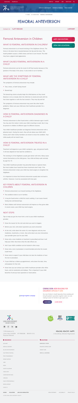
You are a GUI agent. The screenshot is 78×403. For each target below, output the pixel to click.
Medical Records (7, 346)
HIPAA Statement (52, 392)
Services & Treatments (45, 8)
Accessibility (62, 392)
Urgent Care (43, 349)
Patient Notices (7, 359)
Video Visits (6, 371)
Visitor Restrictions (8, 374)
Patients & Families (58, 8)
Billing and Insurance (8, 349)
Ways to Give (68, 1)
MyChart (57, 1)
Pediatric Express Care (45, 346)
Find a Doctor (68, 8)
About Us (51, 1)
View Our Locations (61, 45)
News (4, 365)
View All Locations (45, 352)
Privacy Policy (71, 392)
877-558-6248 (21, 333)
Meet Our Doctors (60, 39)
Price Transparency (8, 356)
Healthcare (15, 1)
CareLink (5, 378)
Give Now (47, 302)
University (7, 1)
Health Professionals (8, 381)
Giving (5, 392)
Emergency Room (44, 343)
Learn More (58, 302)
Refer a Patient (7, 384)
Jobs (62, 1)
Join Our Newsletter (23, 392)
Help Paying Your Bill (8, 352)
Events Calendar (7, 368)
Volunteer (12, 392)
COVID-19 (5, 387)
